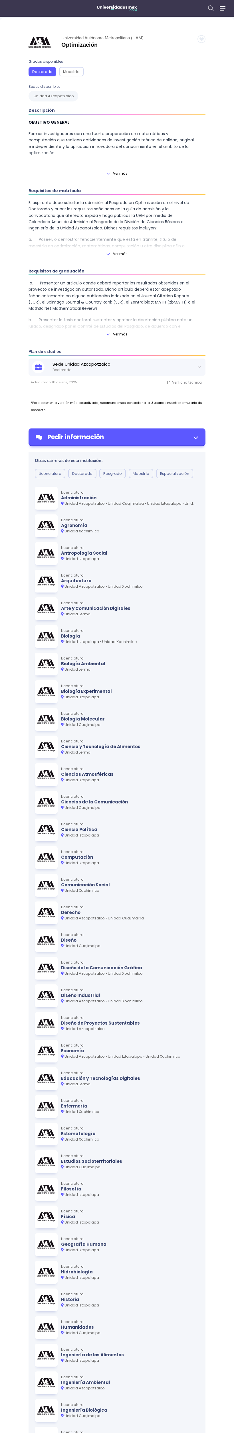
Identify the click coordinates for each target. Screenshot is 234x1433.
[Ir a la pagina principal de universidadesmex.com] (117, 8)
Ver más (120, 173)
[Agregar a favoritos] (201, 39)
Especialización (174, 473)
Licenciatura (50, 473)
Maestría (71, 71)
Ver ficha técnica (187, 382)
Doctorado (42, 71)
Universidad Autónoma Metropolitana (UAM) (102, 37)
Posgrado (112, 473)
